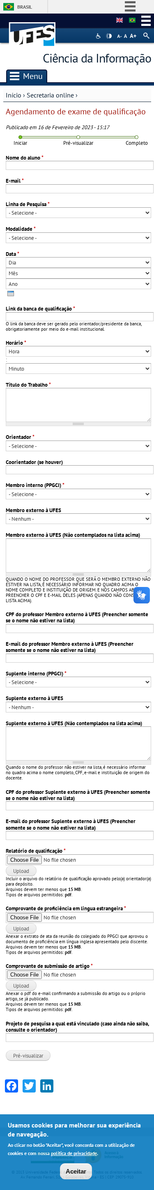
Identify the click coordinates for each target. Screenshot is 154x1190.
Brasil (24, 7)
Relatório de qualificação (36, 851)
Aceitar (76, 1171)
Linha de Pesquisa (28, 204)
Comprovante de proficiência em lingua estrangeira (66, 908)
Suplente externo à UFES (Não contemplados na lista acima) (74, 723)
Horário (16, 343)
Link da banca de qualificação (40, 309)
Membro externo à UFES (33, 510)
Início (13, 95)
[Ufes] (32, 30)
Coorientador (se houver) (34, 462)
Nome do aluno (25, 158)
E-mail (15, 181)
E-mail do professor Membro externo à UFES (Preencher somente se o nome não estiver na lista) (69, 647)
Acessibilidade (99, 36)
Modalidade (21, 229)
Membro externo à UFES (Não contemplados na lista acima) (73, 535)
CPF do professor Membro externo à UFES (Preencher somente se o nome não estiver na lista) (77, 617)
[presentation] (11, 293)
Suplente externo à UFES (34, 698)
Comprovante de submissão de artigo (49, 966)
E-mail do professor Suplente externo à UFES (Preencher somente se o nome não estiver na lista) (71, 824)
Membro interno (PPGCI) (35, 485)
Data (12, 254)
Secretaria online (50, 95)
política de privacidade (74, 1153)
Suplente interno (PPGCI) (36, 673)
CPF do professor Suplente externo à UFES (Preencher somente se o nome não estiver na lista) (78, 795)
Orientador (20, 437)
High (109, 36)
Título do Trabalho (28, 385)
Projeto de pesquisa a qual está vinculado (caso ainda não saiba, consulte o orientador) (77, 1027)
